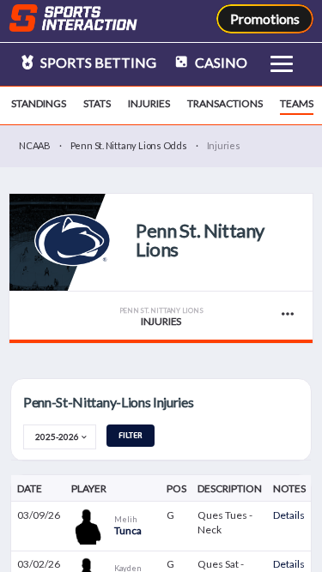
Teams (296, 103)
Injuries (149, 103)
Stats (97, 103)
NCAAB (35, 145)
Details (289, 515)
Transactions (225, 103)
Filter (130, 435)
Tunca (128, 530)
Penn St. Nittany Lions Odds (128, 145)
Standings (38, 103)
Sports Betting (97, 62)
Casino (219, 62)
